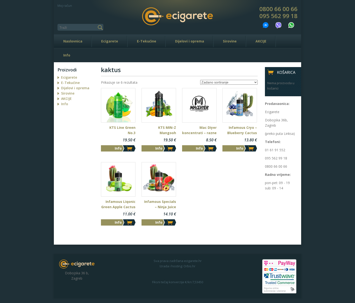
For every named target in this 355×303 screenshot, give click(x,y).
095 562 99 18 (278, 16)
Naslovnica (72, 41)
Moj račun (64, 5)
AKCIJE (261, 41)
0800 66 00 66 (278, 9)
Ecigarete (109, 41)
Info (66, 55)
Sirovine (230, 41)
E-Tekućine (146, 41)
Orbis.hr (189, 266)
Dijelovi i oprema (189, 41)
